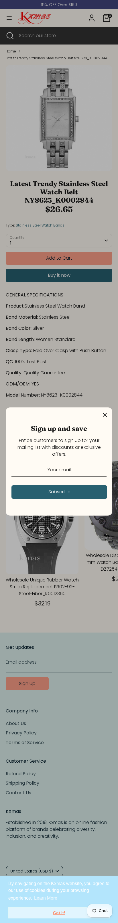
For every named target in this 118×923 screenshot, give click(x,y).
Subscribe (59, 491)
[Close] (105, 415)
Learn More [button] (45, 898)
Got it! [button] (59, 912)
